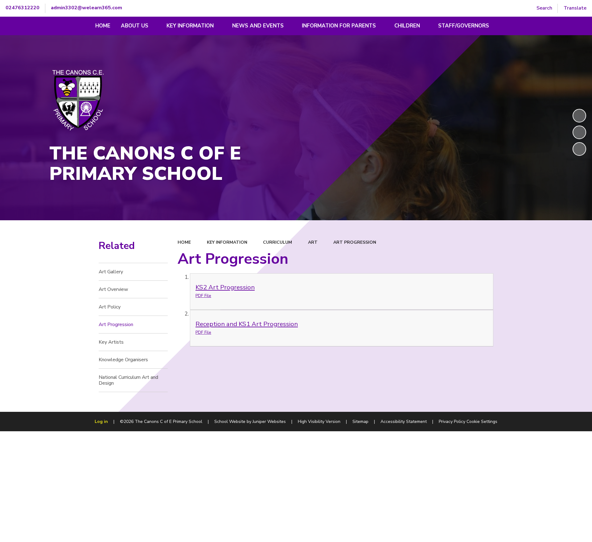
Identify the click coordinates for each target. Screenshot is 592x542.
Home (184, 242)
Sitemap (360, 421)
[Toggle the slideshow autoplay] (579, 115)
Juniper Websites (269, 421)
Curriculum (277, 242)
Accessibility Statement (403, 421)
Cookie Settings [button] (482, 421)
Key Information (227, 242)
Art (313, 242)
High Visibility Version (319, 421)
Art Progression (354, 242)
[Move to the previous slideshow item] (579, 132)
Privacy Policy (452, 421)
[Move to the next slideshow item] (579, 149)
